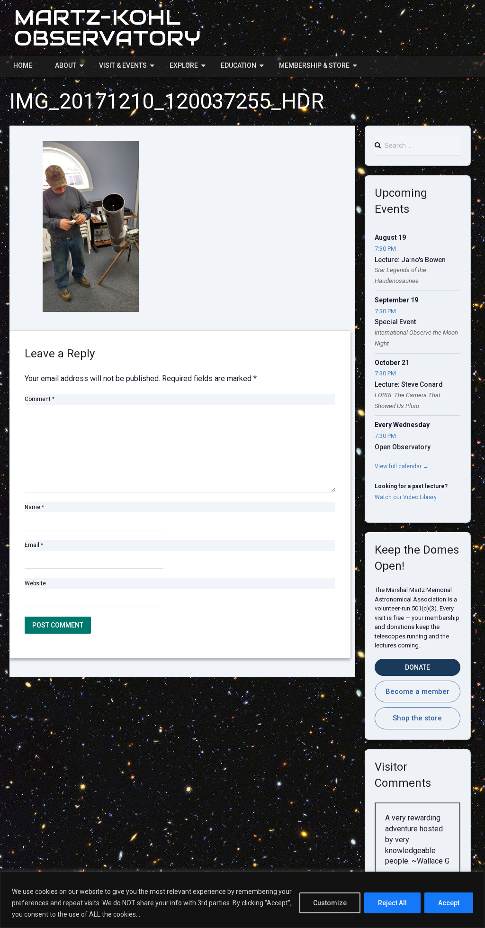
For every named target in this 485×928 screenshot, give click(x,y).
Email (34, 545)
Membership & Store (314, 65)
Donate (417, 667)
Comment (39, 399)
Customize (330, 903)
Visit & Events (123, 65)
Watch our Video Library (406, 497)
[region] (242, 900)
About (65, 65)
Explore (184, 65)
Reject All (392, 903)
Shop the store (417, 718)
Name (34, 507)
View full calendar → (402, 466)
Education (238, 65)
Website (35, 583)
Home (22, 65)
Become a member (417, 691)
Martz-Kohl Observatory (107, 28)
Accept (448, 903)
